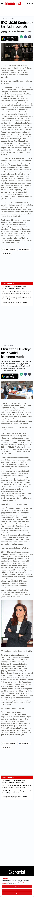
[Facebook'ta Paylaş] (25, 36)
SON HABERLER (8, 283)
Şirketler (12, 18)
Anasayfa (5, 18)
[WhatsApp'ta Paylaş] (21, 36)
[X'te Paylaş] (29, 36)
